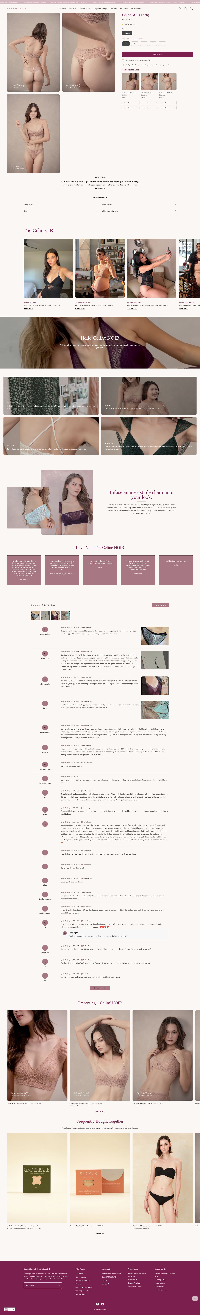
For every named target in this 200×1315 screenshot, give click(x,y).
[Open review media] (35, 615)
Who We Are (80, 1269)
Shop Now (100, 1111)
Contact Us (105, 1284)
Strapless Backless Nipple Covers (81, 1226)
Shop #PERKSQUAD (109, 1277)
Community (106, 1269)
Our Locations (80, 1294)
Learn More (28, 308)
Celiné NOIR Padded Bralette (142, 1103)
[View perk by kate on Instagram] (97, 1304)
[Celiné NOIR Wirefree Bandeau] (168, 81)
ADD (130, 113)
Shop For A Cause (134, 1286)
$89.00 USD (37, 1103)
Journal (104, 1280)
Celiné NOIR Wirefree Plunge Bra (18, 1103)
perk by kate (102, 1309)
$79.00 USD (160, 1103)
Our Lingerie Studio (82, 1291)
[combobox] (9, 1309)
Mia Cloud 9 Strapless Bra (141, 1226)
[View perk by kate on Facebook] (102, 1304)
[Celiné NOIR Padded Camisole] (149, 81)
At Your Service (160, 1269)
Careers (78, 1284)
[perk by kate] (17, 8)
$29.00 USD (100, 1226)
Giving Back (133, 1269)
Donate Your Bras (134, 1283)
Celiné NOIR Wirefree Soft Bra (80, 1103)
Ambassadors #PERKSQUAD (112, 1273)
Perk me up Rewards (82, 1280)
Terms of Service (160, 1290)
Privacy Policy (159, 1286)
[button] (179, 8)
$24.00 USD (34, 1226)
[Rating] (57, 605)
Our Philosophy (80, 1277)
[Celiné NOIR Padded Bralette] (130, 81)
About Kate (79, 1273)
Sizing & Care (160, 1283)
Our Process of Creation (83, 1287)
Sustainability (132, 1280)
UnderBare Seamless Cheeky (16, 1226)
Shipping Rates (160, 1280)
